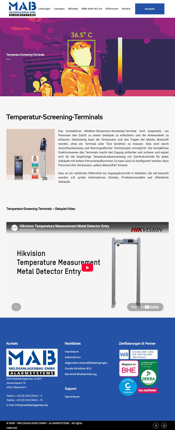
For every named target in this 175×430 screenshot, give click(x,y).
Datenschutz (72, 357)
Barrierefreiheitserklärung (81, 374)
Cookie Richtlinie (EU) (78, 368)
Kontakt (150, 8)
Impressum (72, 351)
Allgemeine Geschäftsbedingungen (86, 362)
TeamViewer (72, 396)
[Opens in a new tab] (156, 425)
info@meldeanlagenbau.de (31, 405)
